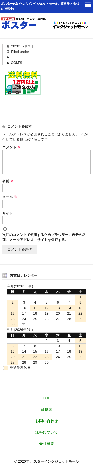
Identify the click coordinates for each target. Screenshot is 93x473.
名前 (8, 181)
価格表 (46, 409)
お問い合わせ (46, 421)
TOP (46, 398)
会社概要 (46, 443)
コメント (11, 147)
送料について (46, 432)
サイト (7, 213)
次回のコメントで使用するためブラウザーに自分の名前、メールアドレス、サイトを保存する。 (44, 237)
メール (9, 197)
